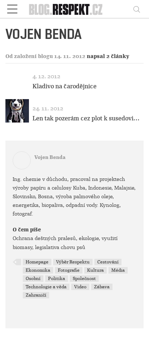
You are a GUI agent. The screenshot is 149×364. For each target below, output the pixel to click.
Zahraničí (36, 295)
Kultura (95, 270)
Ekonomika (38, 270)
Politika (56, 278)
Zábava (102, 287)
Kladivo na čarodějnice (65, 86)
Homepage (37, 262)
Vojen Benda (49, 157)
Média (118, 270)
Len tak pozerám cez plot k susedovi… (86, 118)
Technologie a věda (46, 287)
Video (80, 287)
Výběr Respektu (73, 262)
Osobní (33, 278)
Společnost (84, 278)
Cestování (108, 262)
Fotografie (69, 270)
